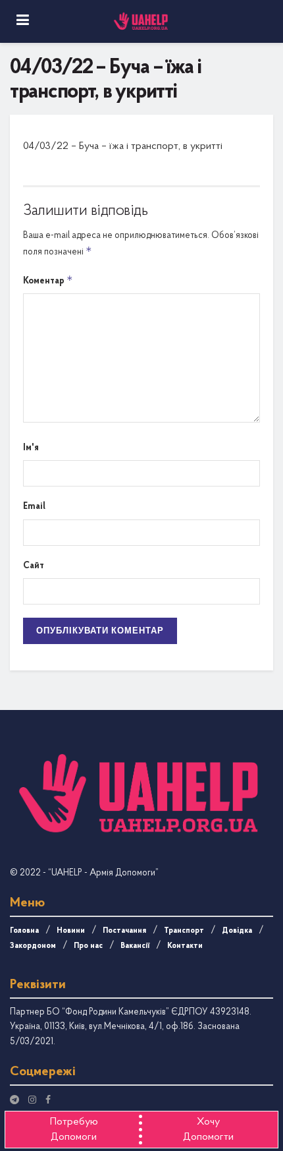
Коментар (48, 280)
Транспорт (184, 931)
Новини (71, 931)
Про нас (88, 946)
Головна (24, 931)
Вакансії (134, 946)
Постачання (124, 931)
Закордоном (33, 946)
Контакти (185, 946)
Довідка (237, 931)
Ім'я (31, 448)
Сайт (33, 566)
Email (34, 507)
